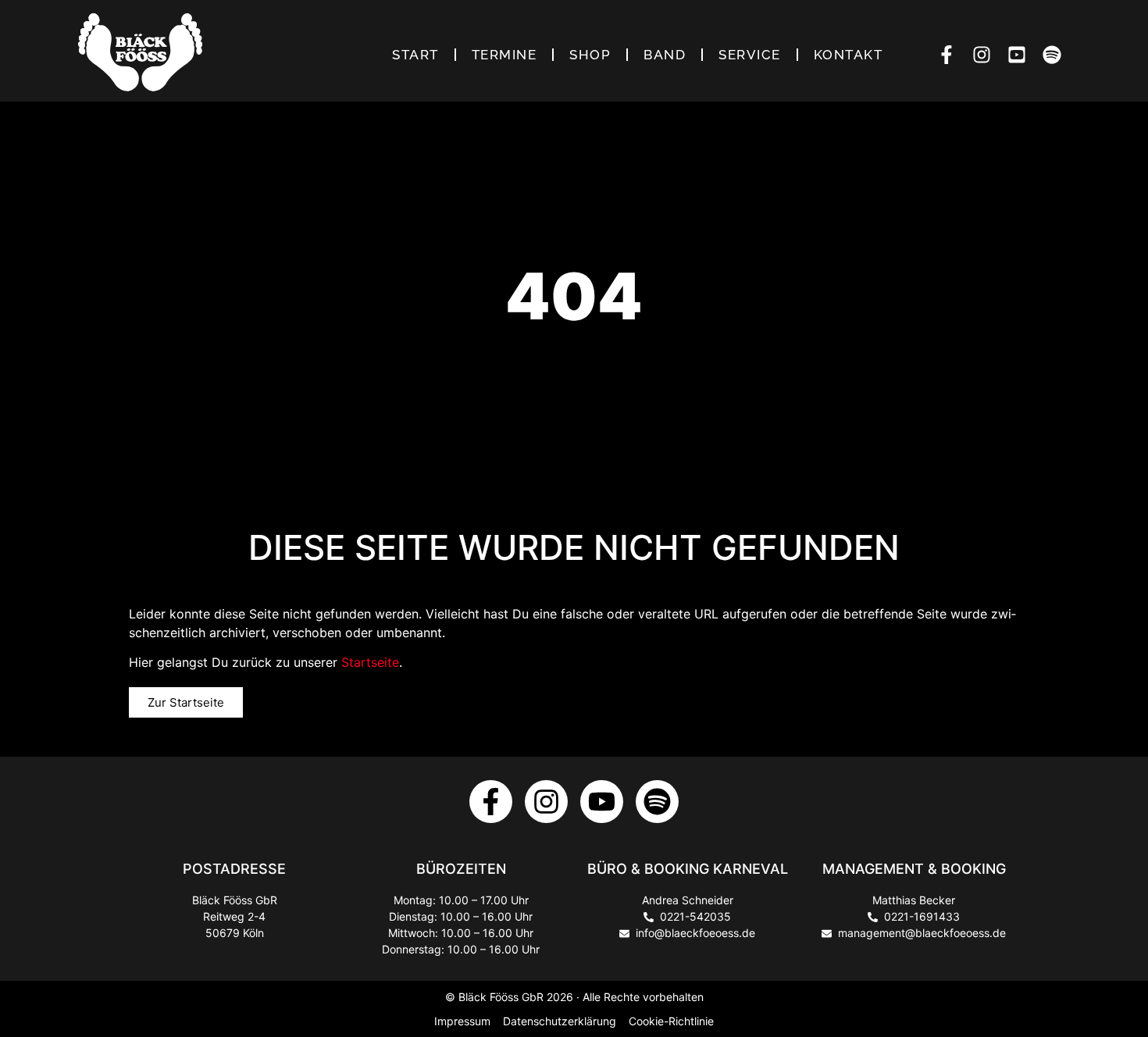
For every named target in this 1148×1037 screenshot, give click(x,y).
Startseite (370, 662)
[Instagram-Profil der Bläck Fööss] (986, 54)
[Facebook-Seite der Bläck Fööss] (950, 54)
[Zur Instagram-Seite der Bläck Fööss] (546, 801)
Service (749, 54)
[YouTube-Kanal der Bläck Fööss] (1021, 54)
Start (415, 54)
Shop (590, 54)
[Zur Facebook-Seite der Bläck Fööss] (490, 801)
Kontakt (848, 54)
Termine (504, 54)
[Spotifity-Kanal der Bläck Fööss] (657, 801)
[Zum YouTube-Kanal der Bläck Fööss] (601, 801)
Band (665, 54)
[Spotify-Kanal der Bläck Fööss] (1056, 54)
